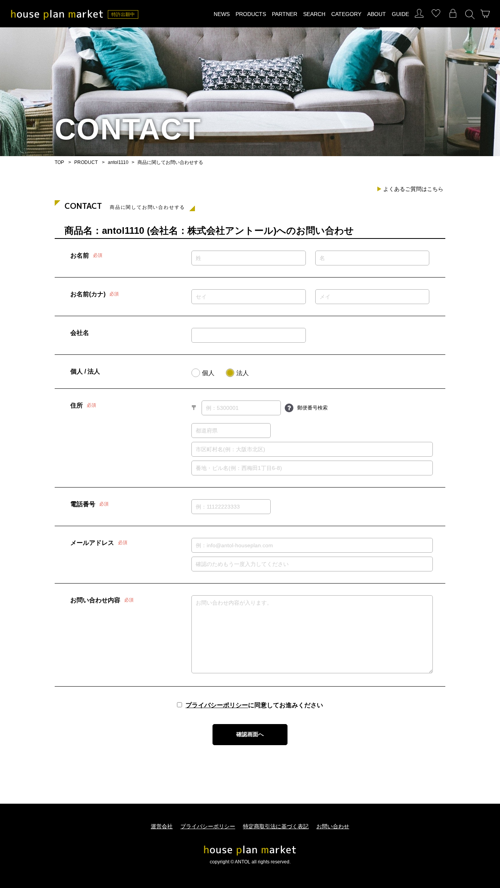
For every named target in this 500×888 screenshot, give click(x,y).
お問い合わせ (332, 826)
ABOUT (376, 14)
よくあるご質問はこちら (413, 189)
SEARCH (314, 14)
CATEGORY (346, 14)
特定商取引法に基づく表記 (276, 826)
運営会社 (162, 826)
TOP (59, 162)
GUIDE (400, 14)
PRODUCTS (251, 14)
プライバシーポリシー (217, 705)
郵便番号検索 (312, 408)
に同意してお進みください (254, 705)
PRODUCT (86, 162)
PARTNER (284, 14)
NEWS (222, 14)
